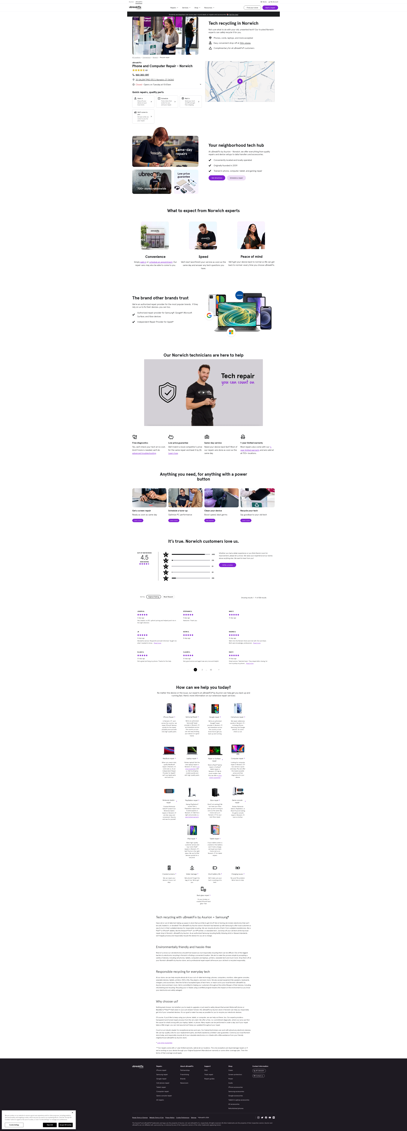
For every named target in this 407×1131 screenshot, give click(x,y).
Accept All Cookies (66, 1125)
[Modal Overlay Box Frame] (203, 565)
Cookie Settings (14, 1125)
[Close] (72, 1112)
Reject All (50, 1125)
